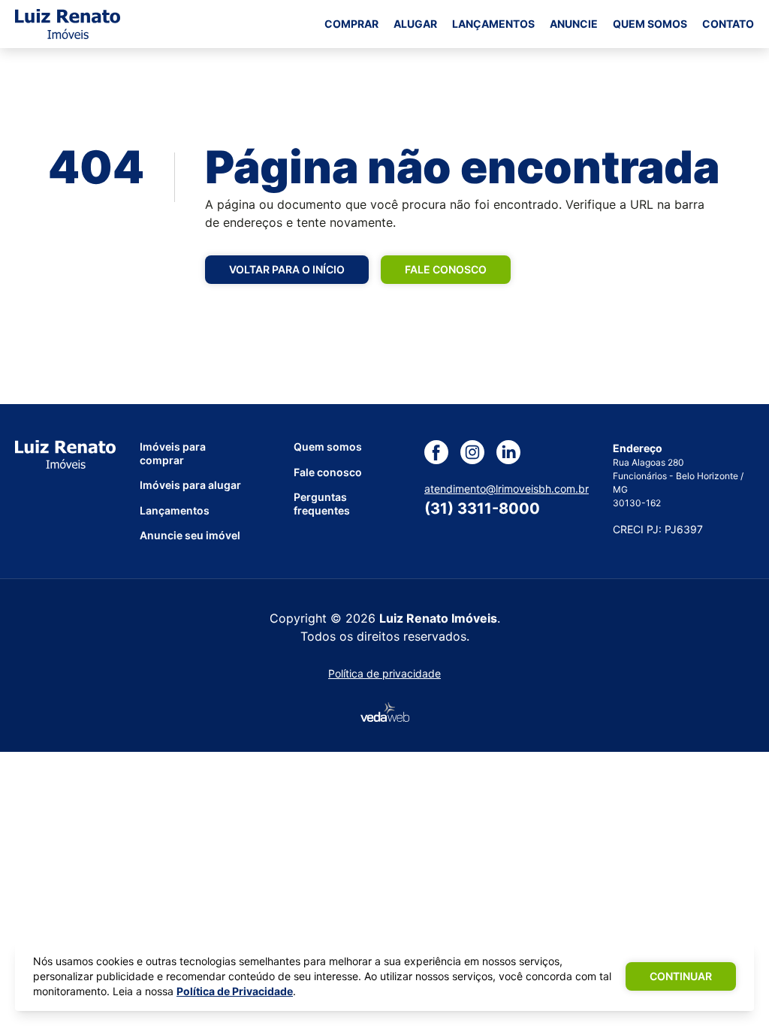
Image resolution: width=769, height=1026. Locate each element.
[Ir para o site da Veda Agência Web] (384, 712)
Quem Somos (650, 24)
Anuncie (574, 24)
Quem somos (328, 446)
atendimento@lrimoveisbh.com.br (506, 488)
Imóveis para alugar (190, 484)
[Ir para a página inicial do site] (67, 24)
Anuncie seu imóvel (190, 535)
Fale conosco (446, 269)
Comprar (351, 24)
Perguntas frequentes (322, 503)
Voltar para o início (287, 269)
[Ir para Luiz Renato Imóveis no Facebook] (442, 452)
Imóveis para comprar (173, 453)
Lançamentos (493, 24)
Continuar (681, 976)
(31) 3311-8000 (482, 508)
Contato (728, 24)
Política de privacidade (384, 673)
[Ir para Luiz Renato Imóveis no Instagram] (478, 452)
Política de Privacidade (234, 991)
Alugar (415, 24)
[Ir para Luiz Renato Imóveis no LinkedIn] (514, 452)
